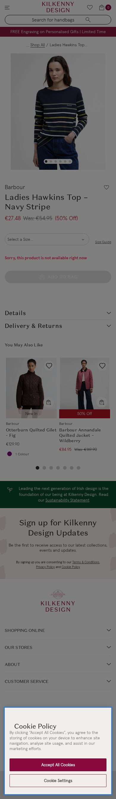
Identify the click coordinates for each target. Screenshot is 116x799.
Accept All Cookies (58, 764)
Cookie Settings (58, 780)
